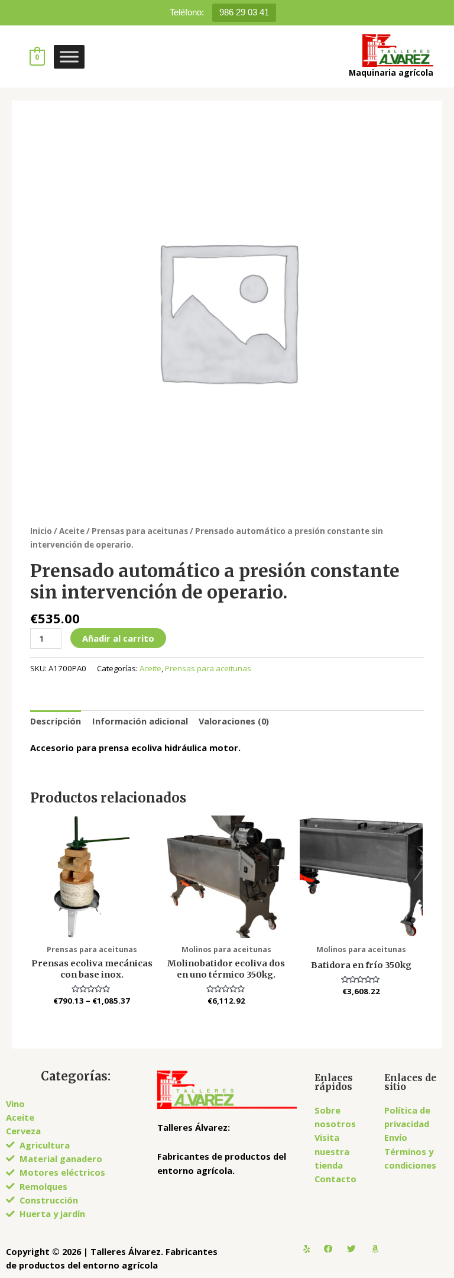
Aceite (72, 531)
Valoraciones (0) (234, 721)
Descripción (55, 721)
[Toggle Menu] (69, 56)
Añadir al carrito (118, 638)
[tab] (55, 721)
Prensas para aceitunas (140, 531)
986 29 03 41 (244, 12)
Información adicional (140, 721)
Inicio (41, 531)
